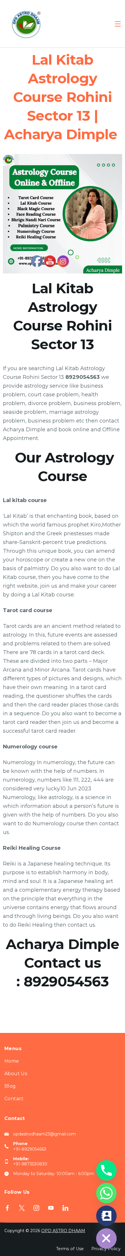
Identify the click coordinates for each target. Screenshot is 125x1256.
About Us (15, 1073)
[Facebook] (7, 1208)
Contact (14, 1098)
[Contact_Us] (106, 1216)
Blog (10, 1086)
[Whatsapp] (106, 1193)
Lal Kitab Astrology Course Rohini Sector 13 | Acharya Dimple (62, 97)
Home (11, 1061)
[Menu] (118, 24)
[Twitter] (22, 1208)
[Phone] (106, 1170)
